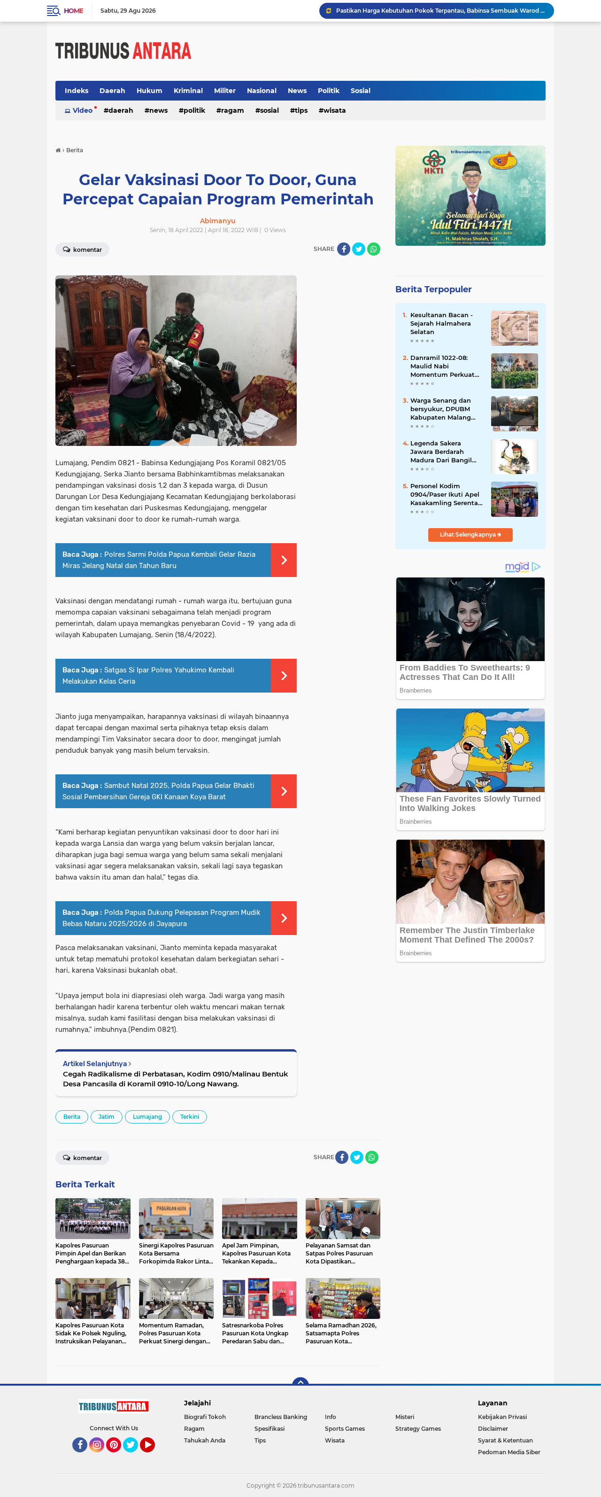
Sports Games (345, 1428)
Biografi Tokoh (205, 1416)
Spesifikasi (269, 1428)
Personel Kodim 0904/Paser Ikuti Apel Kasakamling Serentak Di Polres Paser (446, 494)
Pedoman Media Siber (509, 1452)
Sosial (360, 90)
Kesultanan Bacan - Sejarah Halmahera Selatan (441, 323)
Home (73, 11)
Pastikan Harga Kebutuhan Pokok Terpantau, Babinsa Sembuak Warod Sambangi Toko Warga (441, 10)
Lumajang (147, 1116)
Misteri (404, 1416)
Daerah (112, 90)
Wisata (335, 110)
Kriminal (188, 90)
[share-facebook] (343, 249)
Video (82, 110)
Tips (301, 110)
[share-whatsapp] (373, 249)
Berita (71, 1116)
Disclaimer (493, 1428)
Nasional (262, 90)
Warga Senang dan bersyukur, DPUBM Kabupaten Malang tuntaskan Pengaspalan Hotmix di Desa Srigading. (443, 409)
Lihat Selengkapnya (468, 534)
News (297, 90)
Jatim (107, 1116)
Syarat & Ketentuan (505, 1440)
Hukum (149, 90)
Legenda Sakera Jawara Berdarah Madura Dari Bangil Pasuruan (441, 452)
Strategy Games (418, 1428)
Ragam (232, 110)
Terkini (189, 1116)
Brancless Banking (280, 1416)
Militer (225, 90)
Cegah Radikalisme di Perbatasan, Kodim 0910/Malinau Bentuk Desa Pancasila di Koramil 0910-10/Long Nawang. (175, 1078)
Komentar (87, 249)
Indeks (76, 90)
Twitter (134, 1456)
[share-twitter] (358, 249)
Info (330, 1416)
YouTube (154, 1456)
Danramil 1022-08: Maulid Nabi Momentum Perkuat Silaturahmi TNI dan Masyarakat (442, 366)
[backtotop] (300, 1385)
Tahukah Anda (204, 1440)
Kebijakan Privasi (502, 1416)
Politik (328, 90)
